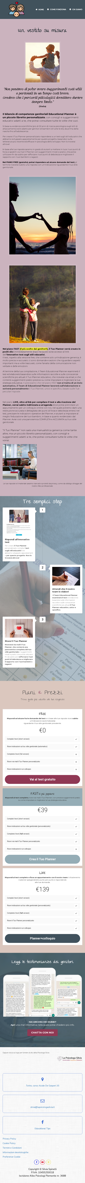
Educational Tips (42, 1128)
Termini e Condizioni (12, 1147)
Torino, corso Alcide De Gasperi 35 (42, 1085)
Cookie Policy (9, 1143)
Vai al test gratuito (42, 779)
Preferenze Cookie (11, 1156)
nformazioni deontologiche (15, 1152)
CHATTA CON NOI (42, 1032)
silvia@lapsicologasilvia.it (42, 1107)
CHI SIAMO (77, 9)
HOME (41, 10)
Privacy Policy (9, 1138)
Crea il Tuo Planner (42, 859)
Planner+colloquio (42, 938)
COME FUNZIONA (58, 9)
